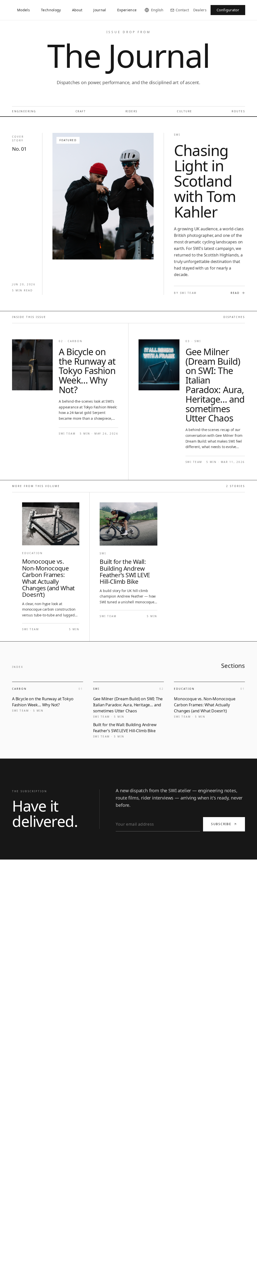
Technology (51, 10)
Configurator (228, 10)
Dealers (200, 10)
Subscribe (221, 824)
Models (23, 10)
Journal (99, 10)
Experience (127, 10)
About (77, 10)
